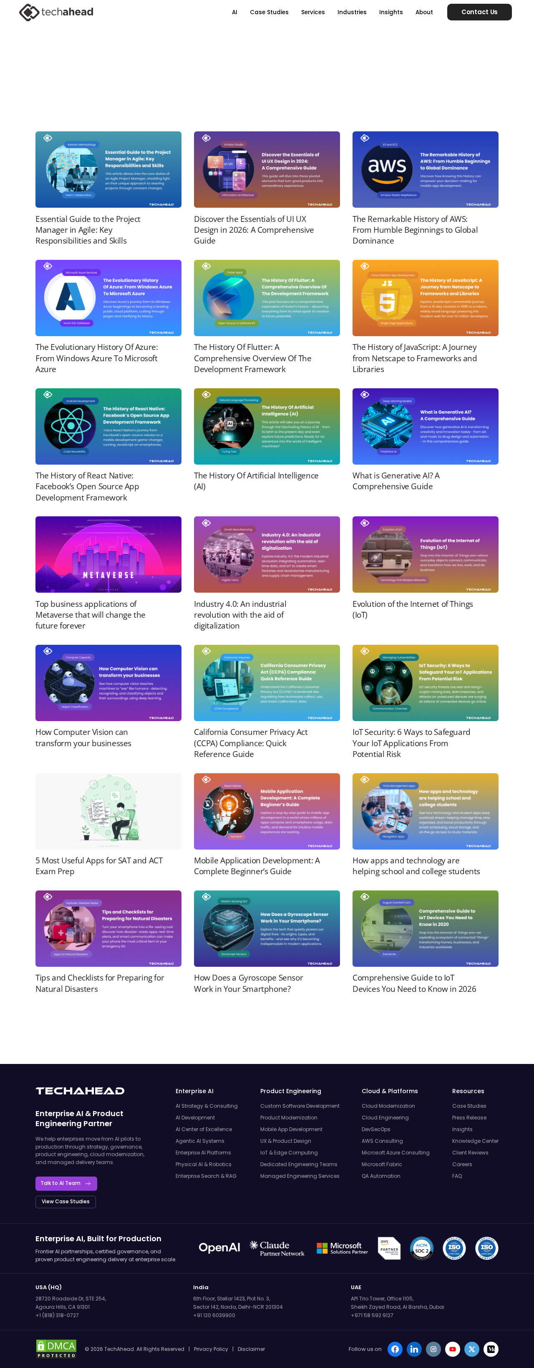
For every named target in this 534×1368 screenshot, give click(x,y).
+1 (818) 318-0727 (57, 1315)
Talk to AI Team (60, 1183)
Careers (462, 1164)
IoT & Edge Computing (289, 1152)
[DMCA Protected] (56, 1349)
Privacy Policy (211, 1349)
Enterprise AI (59, 1113)
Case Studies (269, 12)
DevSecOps (376, 1129)
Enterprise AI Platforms (203, 1152)
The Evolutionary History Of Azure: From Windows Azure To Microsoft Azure (96, 358)
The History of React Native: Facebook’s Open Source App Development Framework (87, 486)
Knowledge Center (475, 1140)
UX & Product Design (285, 1140)
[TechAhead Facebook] (395, 1349)
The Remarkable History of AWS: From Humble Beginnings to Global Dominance (415, 230)
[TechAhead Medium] (491, 1349)
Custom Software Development (300, 1105)
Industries (352, 12)
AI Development (195, 1117)
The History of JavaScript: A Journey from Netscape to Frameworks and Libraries (415, 358)
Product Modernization (288, 1117)
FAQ (457, 1175)
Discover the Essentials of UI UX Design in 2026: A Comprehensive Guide (254, 230)
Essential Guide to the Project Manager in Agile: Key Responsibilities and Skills (88, 230)
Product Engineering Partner (79, 1118)
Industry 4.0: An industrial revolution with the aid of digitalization (240, 614)
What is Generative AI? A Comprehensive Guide (396, 481)
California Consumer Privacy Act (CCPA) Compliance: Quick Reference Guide (251, 743)
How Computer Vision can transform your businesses (83, 737)
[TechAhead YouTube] (452, 1349)
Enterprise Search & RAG (206, 1175)
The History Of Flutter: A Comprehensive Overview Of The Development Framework (252, 358)
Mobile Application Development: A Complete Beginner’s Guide (257, 866)
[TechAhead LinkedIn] (414, 1349)
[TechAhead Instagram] (433, 1349)
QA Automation (381, 1175)
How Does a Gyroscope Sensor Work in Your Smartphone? (248, 983)
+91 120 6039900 (214, 1315)
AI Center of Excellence (204, 1129)
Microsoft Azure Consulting (396, 1152)
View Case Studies (66, 1201)
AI (234, 12)
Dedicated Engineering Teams (299, 1164)
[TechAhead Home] (80, 1091)
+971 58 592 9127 (372, 1315)
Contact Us (479, 12)
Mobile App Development (291, 1129)
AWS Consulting (382, 1140)
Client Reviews (470, 1152)
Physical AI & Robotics (204, 1164)
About (424, 12)
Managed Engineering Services (300, 1175)
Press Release (469, 1117)
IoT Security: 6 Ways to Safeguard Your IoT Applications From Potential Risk (412, 743)
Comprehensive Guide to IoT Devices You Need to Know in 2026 (414, 983)
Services (313, 12)
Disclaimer (251, 1349)
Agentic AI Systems (200, 1140)
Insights (391, 12)
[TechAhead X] (471, 1349)
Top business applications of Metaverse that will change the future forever (90, 614)
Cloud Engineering (385, 1117)
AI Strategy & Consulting (207, 1105)
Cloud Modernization (388, 1105)
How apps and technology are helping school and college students (416, 866)
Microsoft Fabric (382, 1164)
